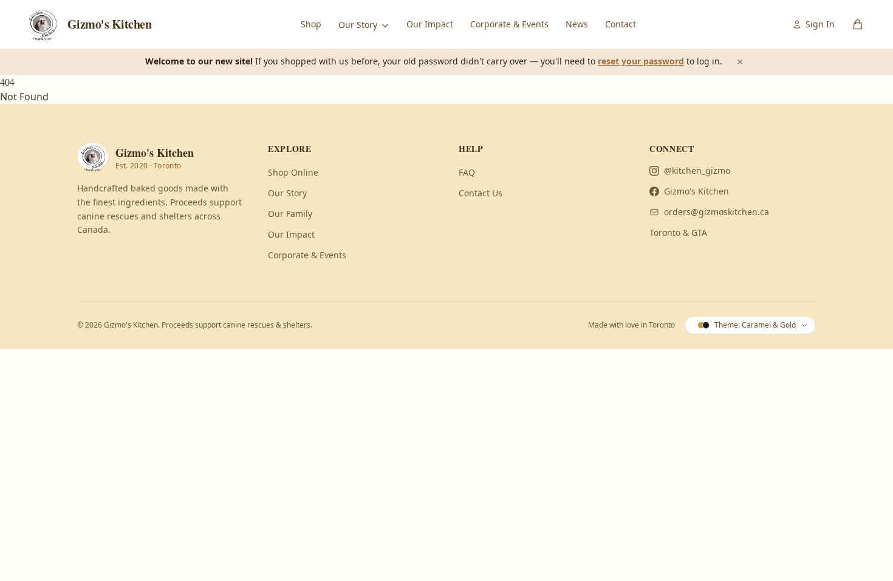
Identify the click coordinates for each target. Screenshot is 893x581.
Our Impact (429, 24)
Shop (311, 24)
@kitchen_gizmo (697, 170)
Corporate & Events (509, 24)
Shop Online (293, 172)
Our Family (290, 213)
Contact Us (480, 193)
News (577, 24)
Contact (620, 24)
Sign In (820, 24)
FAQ (467, 172)
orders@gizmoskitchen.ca (716, 212)
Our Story (359, 24)
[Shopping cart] (858, 24)
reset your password (641, 61)
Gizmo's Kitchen (696, 191)
